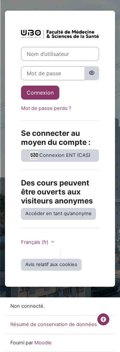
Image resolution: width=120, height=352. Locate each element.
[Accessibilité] (103, 319)
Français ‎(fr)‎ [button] (35, 242)
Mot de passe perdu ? (46, 108)
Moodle (43, 343)
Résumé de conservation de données (53, 324)
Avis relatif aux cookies (51, 264)
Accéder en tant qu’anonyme (58, 213)
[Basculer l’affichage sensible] (91, 73)
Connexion (40, 92)
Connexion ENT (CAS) (64, 155)
